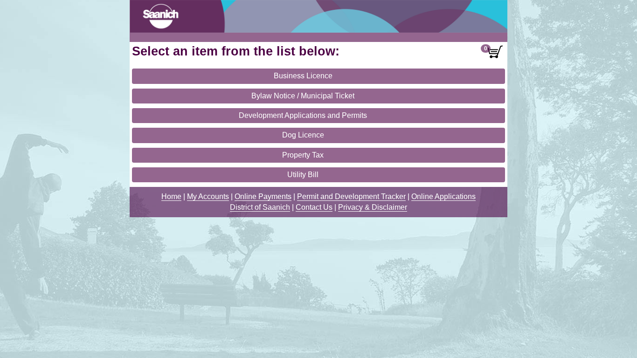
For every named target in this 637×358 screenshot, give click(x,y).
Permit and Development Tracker (351, 196)
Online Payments (263, 196)
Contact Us (314, 207)
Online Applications (443, 196)
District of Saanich (260, 207)
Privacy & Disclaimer (372, 207)
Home (171, 196)
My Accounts (208, 196)
